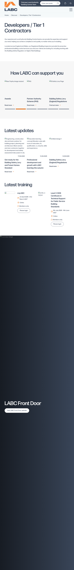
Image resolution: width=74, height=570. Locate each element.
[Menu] (71, 10)
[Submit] (58, 3)
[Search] (70, 3)
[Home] (11, 6)
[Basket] (65, 3)
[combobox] (70, 3)
